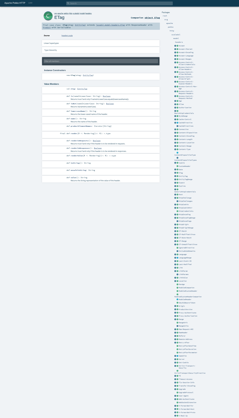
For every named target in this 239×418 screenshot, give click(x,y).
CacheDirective (185, 123)
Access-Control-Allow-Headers (186, 68)
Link (181, 268)
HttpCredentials (186, 211)
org (55, 13)
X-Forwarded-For (186, 406)
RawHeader (183, 333)
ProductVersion (185, 309)
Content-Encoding (186, 136)
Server (182, 359)
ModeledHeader (185, 299)
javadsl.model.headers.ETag (110, 25)
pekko (66, 13)
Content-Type (184, 149)
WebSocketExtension (187, 402)
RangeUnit (183, 323)
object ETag (152, 17)
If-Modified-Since (187, 234)
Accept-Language (186, 56)
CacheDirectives (186, 126)
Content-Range (185, 146)
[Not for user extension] (177, 371)
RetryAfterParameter (188, 353)
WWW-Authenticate (186, 399)
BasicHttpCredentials (184, 113)
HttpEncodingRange (187, 218)
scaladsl (76, 13)
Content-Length (185, 139)
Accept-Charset (185, 49)
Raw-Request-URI (186, 329)
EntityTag (183, 176)
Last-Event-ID (185, 261)
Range (181, 319)
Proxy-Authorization (188, 316)
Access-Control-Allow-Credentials (187, 63)
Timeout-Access (185, 379)
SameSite (183, 356)
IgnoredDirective (186, 248)
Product (47, 27)
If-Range (183, 241)
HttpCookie (184, 204)
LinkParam (183, 271)
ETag (181, 173)
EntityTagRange (185, 179)
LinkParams (184, 274)
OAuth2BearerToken (187, 303)
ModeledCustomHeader (188, 291)
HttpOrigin (184, 224)
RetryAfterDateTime (187, 346)
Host (181, 194)
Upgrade (182, 389)
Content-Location (186, 143)
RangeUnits (184, 326)
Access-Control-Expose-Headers (186, 83)
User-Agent (184, 396)
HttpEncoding (184, 214)
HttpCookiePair (185, 208)
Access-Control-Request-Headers (186, 92)
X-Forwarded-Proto (187, 412)
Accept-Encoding (186, 52)
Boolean (107, 96)
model (82, 13)
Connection (184, 129)
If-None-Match (185, 238)
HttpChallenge (185, 198)
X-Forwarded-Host (186, 409)
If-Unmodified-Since (188, 244)
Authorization (185, 108)
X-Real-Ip (183, 416)
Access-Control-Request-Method (186, 97)
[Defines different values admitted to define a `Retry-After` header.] (177, 353)
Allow (181, 104)
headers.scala (67, 35)
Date (181, 170)
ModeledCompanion (186, 288)
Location (183, 281)
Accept (182, 46)
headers (88, 13)
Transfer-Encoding (187, 386)
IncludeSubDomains (187, 251)
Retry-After (184, 343)
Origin (182, 306)
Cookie (182, 163)
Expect (182, 183)
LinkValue (183, 278)
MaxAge (182, 284)
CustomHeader (184, 166)
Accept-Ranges (185, 59)
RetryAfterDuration (187, 349)
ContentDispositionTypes (185, 160)
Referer (182, 336)
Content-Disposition (188, 133)
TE (180, 376)
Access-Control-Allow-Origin (186, 78)
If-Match (183, 231)
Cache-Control (185, 119)
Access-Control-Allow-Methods (186, 73)
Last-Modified (185, 264)
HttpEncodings (185, 221)
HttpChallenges (185, 201)
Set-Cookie (184, 363)
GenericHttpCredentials (185, 192)
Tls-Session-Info (186, 382)
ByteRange (183, 116)
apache (60, 13)
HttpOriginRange (186, 228)
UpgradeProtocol (186, 392)
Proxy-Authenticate (187, 313)
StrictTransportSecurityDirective (189, 373)
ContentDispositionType (185, 155)
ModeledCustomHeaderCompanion (188, 297)
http (70, 13)
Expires (182, 186)
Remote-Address (185, 339)
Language (183, 254)
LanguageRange (185, 258)
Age (180, 101)
